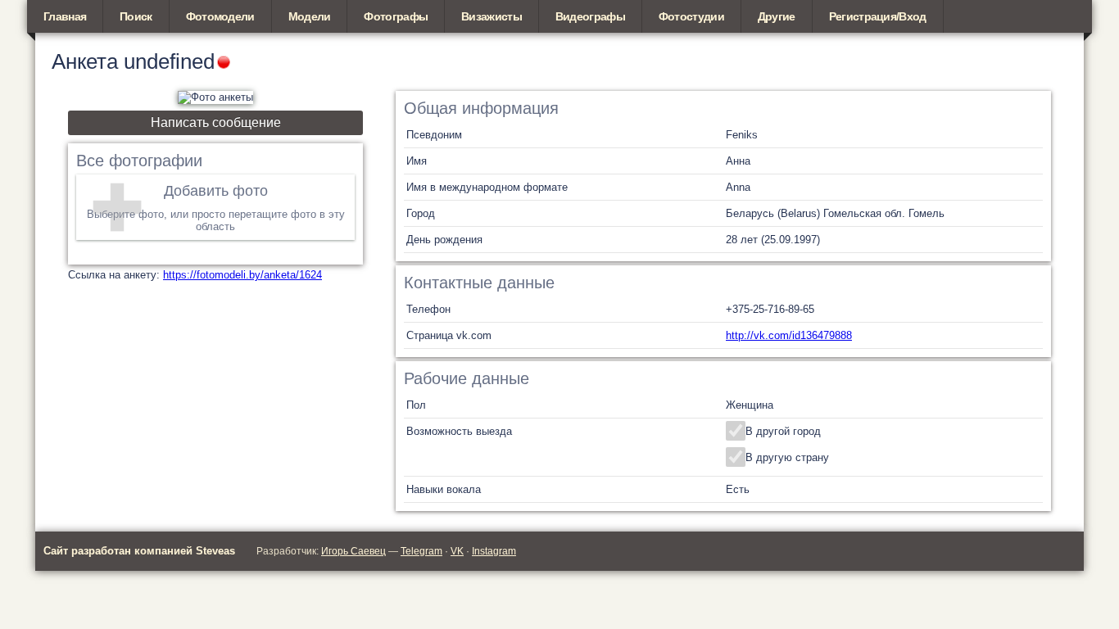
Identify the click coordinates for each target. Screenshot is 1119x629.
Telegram (421, 551)
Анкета (85, 61)
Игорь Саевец (353, 551)
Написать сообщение (216, 122)
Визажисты (491, 16)
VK (457, 551)
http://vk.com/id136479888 (789, 335)
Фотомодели (220, 16)
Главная (64, 16)
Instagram (494, 551)
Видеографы (590, 16)
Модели (309, 16)
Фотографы (396, 16)
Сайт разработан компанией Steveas (139, 551)
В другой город (783, 431)
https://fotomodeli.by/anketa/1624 (242, 275)
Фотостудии (691, 16)
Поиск (136, 16)
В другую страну (787, 457)
